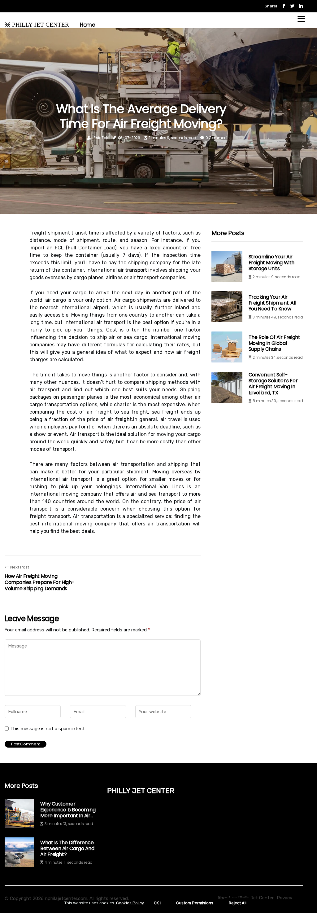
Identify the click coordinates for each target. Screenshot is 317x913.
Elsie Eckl (101, 137)
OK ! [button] (157, 903)
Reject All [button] (237, 903)
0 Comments (218, 137)
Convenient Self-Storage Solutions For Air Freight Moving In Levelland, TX (273, 383)
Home (87, 25)
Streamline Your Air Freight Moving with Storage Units (271, 262)
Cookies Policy (129, 903)
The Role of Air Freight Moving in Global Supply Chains (274, 343)
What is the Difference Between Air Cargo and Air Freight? (67, 849)
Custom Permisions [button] (194, 903)
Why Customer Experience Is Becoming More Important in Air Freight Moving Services (67, 810)
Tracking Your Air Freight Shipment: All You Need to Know (272, 302)
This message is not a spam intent (47, 728)
